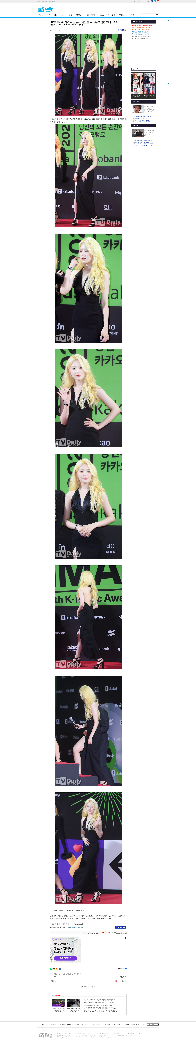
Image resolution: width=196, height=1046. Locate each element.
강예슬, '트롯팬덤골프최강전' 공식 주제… (143, 27)
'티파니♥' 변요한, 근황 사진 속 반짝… (142, 34)
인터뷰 (101, 15)
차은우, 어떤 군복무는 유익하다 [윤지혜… (143, 140)
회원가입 (140, 1)
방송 (41, 15)
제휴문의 (106, 1024)
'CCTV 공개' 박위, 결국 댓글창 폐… (141, 29)
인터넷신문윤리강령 (132, 1024)
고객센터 (96, 1024)
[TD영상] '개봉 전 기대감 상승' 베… (141, 32)
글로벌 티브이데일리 (50, 1)
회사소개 (42, 1024)
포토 (70, 15)
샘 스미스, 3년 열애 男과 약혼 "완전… (142, 121)
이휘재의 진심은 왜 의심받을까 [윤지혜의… (143, 145)
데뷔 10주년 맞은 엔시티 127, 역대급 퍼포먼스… (100, 1005)
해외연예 (91, 15)
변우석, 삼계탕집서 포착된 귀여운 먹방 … (143, 25)
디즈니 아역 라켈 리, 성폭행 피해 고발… (142, 116)
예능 (56, 15)
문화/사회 (123, 15)
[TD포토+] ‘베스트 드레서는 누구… (149, 96)
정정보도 (146, 1024)
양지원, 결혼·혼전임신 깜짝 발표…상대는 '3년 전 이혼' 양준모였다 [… (73, 1010)
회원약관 (52, 1024)
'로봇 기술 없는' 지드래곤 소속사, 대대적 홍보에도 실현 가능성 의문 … (58, 1010)
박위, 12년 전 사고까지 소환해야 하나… (142, 36)
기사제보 (146, 1)
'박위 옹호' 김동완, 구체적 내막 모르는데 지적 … (100, 1008)
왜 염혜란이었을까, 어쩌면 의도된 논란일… (143, 143)
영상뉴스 (80, 15)
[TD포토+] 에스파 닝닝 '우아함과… (137, 96)
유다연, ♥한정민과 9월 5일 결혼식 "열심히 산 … (99, 1002)
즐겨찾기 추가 (40, 1)
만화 (133, 15)
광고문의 (117, 1024)
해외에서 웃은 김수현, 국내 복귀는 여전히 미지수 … (101, 1000)
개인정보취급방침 (66, 1024)
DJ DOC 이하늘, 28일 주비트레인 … (141, 38)
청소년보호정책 (83, 1024)
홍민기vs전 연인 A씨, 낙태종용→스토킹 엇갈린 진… (101, 1011)
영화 (63, 15)
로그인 (134, 1)
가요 (48, 15)
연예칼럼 (111, 15)
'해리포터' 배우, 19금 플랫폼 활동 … (141, 118)
